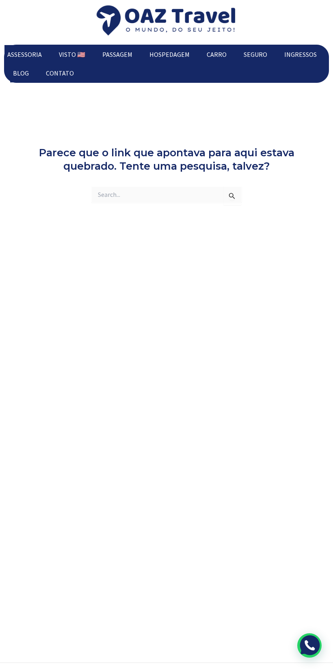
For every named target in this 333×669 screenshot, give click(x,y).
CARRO (217, 54)
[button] (309, 645)
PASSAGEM (117, 54)
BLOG (21, 73)
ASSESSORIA (24, 54)
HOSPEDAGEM (169, 54)
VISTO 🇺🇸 (72, 54)
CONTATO (60, 73)
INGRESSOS (300, 54)
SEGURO (255, 54)
